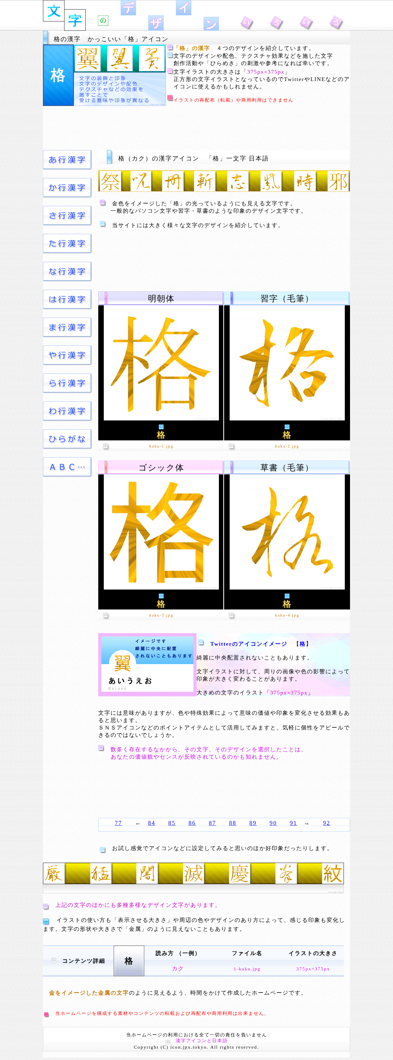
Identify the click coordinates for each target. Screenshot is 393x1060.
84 (151, 823)
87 (212, 823)
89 (253, 823)
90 (273, 823)
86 (192, 823)
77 (118, 823)
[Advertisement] (196, 128)
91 (293, 823)
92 (326, 823)
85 (172, 823)
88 (232, 823)
